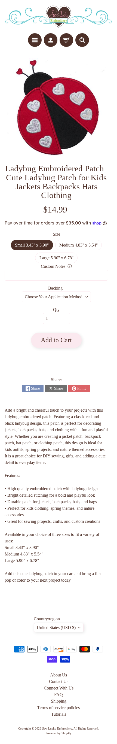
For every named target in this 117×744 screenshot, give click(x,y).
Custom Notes (53, 266)
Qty (56, 309)
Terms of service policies (58, 707)
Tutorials (58, 714)
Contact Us (58, 681)
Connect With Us (58, 688)
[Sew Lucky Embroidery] (58, 16)
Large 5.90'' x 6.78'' (58, 259)
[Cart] (66, 40)
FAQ (58, 694)
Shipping (58, 701)
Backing (55, 288)
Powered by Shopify (59, 733)
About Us (58, 675)
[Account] (50, 40)
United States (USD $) (56, 627)
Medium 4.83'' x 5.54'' (80, 246)
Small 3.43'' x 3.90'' (34, 246)
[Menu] (35, 40)
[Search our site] (82, 40)
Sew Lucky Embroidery (57, 728)
